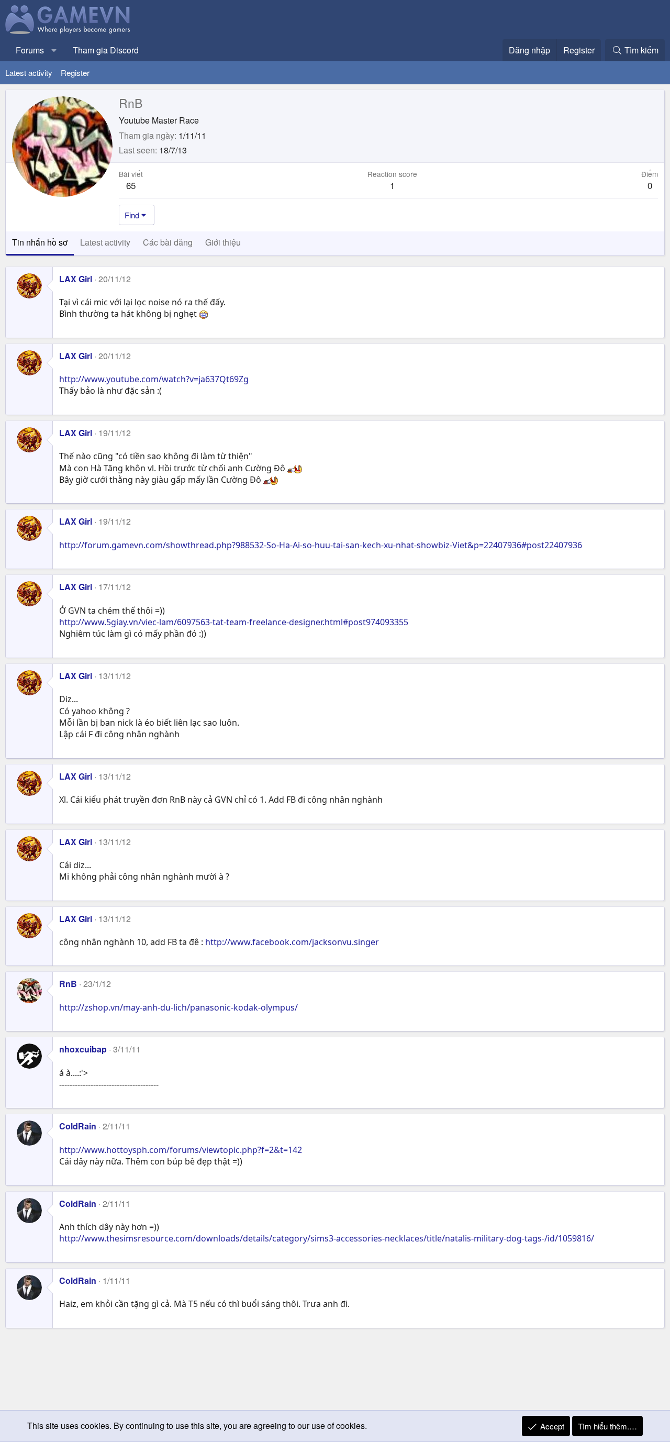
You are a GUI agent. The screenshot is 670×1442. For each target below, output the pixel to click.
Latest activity (28, 72)
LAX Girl (75, 279)
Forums (30, 50)
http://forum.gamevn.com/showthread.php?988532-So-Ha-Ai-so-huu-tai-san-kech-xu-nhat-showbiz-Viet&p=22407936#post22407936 (320, 545)
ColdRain (77, 1126)
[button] (54, 50)
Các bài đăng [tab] (168, 242)
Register (75, 72)
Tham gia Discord (106, 50)
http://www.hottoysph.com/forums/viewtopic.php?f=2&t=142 (180, 1150)
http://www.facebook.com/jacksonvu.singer (292, 942)
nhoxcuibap (83, 1049)
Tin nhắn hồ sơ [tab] (40, 242)
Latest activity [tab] (105, 242)
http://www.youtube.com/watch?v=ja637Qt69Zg (154, 379)
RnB (68, 984)
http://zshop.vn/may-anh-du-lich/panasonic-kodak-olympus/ (178, 1007)
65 (131, 185)
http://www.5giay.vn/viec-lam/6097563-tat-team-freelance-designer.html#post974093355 (233, 622)
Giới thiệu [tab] (223, 242)
